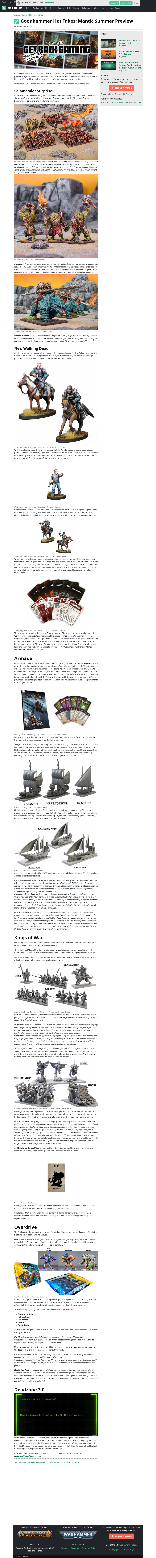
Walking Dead (41, 1462)
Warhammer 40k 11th (42, 8)
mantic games (53, 1462)
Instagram (75, 1548)
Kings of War (38, 15)
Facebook (65, 1548)
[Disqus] (78, 1494)
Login (110, 8)
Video (104, 8)
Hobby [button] (96, 8)
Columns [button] (86, 8)
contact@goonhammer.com (28, 1456)
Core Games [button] (58, 8)
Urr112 (19, 26)
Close (136, 3)
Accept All (114, 3)
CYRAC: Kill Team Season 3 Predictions (130, 52)
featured (22, 1462)
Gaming (17, 15)
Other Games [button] (73, 8)
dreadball (75, 1462)
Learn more (49, 2)
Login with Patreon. (124, 94)
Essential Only (126, 3)
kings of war (65, 1462)
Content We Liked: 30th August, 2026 (129, 41)
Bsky (84, 1548)
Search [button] (118, 8)
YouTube (91, 1548)
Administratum (7, 2)
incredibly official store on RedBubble (124, 102)
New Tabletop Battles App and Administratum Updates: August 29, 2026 (130, 65)
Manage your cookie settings (121, 1549)
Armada (31, 1462)
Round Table (27, 15)
